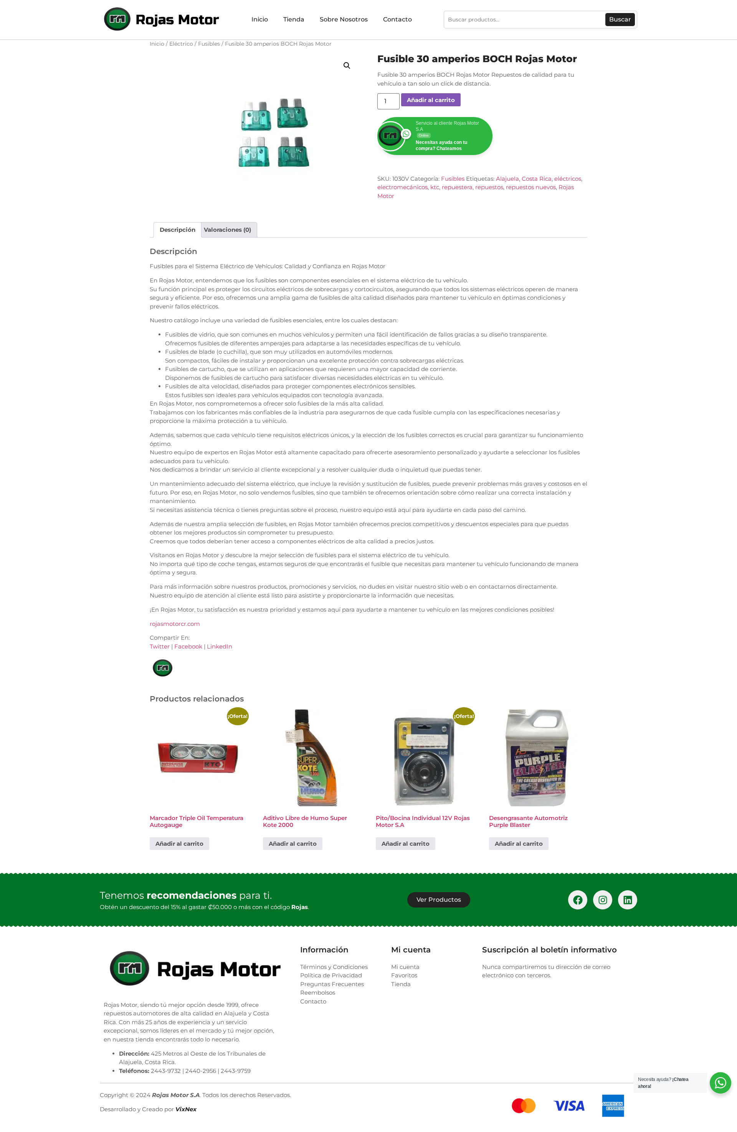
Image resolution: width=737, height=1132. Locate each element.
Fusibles (209, 44)
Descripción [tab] (177, 229)
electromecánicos (402, 187)
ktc (434, 187)
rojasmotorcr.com (175, 623)
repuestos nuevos (531, 187)
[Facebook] (577, 899)
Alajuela (507, 178)
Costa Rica (537, 178)
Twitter (160, 646)
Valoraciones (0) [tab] (227, 229)
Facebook (188, 646)
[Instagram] (602, 899)
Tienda (293, 19)
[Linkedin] (627, 899)
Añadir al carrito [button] (179, 843)
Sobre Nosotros (344, 19)
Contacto (397, 19)
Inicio (259, 19)
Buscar (620, 19)
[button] (347, 66)
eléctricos (567, 178)
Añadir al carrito (431, 100)
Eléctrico (181, 44)
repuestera (457, 187)
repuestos (489, 187)
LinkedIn (219, 646)
